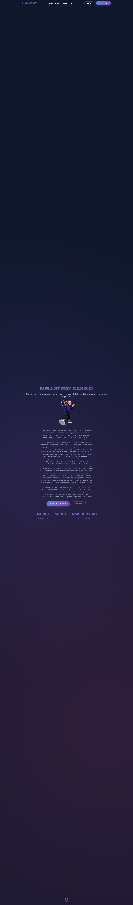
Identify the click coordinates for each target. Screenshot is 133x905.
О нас (57, 3)
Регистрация (103, 3)
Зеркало (78, 504)
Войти (89, 3)
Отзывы (64, 3)
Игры (51, 3)
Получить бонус (58, 504)
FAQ (70, 3)
